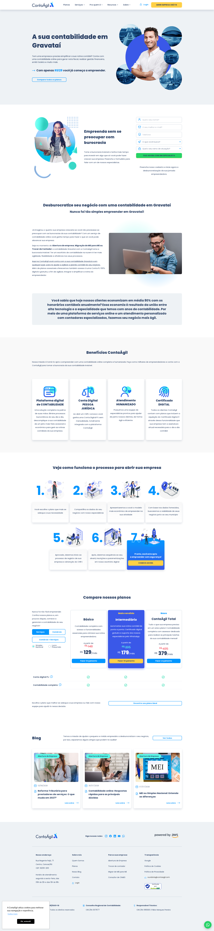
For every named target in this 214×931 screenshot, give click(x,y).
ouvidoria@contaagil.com (158, 877)
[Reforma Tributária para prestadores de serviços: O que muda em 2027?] (35, 791)
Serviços (79, 4)
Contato (75, 877)
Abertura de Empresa (117, 860)
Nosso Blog (76, 872)
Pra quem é (95, 4)
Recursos (111, 4)
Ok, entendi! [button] (26, 921)
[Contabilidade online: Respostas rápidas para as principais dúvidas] (86, 791)
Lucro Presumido (56, 646)
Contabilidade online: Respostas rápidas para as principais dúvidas (108, 794)
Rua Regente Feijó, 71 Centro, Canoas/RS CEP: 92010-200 (45, 864)
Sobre (126, 4)
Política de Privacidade (154, 872)
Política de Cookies (153, 866)
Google (148, 860)
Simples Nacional (39, 646)
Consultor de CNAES (116, 877)
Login (77, 883)
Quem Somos (78, 860)
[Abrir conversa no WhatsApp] (208, 925)
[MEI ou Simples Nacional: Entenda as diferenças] (137, 793)
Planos (66, 4)
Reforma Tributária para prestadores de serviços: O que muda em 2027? (56, 794)
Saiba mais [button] (12, 914)
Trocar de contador (116, 866)
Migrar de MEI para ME (117, 872)
